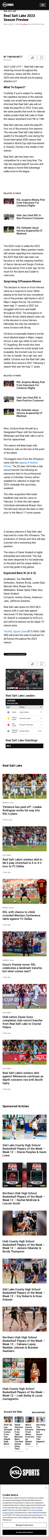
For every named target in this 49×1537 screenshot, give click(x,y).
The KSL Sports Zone (15, 631)
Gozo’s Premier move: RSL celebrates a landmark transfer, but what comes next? (22, 968)
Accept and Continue (24, 1532)
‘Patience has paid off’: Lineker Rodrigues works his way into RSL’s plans (22, 810)
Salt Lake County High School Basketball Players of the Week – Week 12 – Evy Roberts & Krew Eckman (24, 1294)
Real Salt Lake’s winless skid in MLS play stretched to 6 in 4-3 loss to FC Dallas (22, 863)
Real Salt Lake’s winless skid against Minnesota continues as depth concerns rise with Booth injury (23, 1078)
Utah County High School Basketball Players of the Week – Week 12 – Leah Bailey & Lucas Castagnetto (24, 1394)
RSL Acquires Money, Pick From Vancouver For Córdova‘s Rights (31, 202)
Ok (46, 1487)
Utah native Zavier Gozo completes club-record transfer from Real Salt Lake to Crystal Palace (23, 1022)
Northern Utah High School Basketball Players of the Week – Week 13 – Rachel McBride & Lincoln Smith (24, 1198)
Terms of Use (37, 1510)
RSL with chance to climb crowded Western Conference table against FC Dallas (21, 915)
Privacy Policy (8, 1513)
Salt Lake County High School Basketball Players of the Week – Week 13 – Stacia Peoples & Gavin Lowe (24, 1150)
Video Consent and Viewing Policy (29, 1515)
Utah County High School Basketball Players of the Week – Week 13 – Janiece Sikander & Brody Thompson (24, 1246)
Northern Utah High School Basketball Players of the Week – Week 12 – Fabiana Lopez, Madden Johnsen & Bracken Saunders (24, 1344)
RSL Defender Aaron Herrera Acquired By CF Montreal (29, 230)
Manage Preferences (24, 1525)
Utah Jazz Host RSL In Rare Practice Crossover (30, 217)
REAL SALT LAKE (10, 11)
